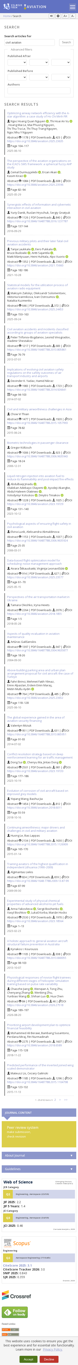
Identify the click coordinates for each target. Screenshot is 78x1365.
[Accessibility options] (58, 16)
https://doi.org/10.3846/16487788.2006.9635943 (37, 456)
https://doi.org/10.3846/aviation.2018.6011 (34, 807)
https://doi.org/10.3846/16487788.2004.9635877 (37, 650)
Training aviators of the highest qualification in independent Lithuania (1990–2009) (37, 865)
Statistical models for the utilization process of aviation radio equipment (37, 286)
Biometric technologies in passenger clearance (37, 443)
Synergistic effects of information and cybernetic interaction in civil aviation (39, 206)
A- (72, 16)
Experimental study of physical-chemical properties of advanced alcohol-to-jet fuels (35, 902)
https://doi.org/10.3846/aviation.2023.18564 (35, 921)
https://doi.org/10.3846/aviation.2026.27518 (35, 1005)
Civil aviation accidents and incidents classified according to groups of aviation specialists (37, 330)
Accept (28, 1359)
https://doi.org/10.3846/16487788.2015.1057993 (37, 423)
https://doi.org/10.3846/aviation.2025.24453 (35, 309)
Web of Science (18, 1182)
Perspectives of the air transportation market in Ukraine (38, 598)
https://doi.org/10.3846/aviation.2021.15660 (35, 265)
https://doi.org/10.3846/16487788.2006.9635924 (37, 540)
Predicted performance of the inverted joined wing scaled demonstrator (40, 1066)
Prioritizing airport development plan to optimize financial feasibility (38, 1026)
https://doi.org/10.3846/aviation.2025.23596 (35, 185)
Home (7, 16)
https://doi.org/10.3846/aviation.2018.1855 (34, 614)
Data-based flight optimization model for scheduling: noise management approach (34, 562)
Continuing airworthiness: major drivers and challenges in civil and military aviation (36, 829)
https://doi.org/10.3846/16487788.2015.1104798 (37, 1082)
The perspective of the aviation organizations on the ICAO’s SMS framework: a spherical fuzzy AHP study (39, 164)
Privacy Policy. (53, 1349)
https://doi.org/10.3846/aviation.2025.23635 (35, 141)
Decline (49, 1359)
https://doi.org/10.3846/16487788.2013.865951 (36, 734)
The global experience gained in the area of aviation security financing (36, 719)
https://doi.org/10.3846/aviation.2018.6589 (34, 1045)
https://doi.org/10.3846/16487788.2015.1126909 (37, 844)
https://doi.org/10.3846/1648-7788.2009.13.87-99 (38, 881)
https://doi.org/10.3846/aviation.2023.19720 (35, 771)
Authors (14, 84)
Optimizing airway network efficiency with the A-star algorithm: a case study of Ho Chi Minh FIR (38, 114)
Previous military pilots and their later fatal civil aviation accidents (37, 242)
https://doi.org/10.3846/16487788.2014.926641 (36, 389)
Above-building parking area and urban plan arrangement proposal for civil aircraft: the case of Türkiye (40, 673)
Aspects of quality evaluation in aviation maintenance (33, 635)
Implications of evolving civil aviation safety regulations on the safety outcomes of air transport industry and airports (35, 372)
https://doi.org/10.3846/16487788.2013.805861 (36, 349)
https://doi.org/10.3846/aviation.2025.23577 (35, 577)
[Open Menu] (73, 7)
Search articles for (17, 36)
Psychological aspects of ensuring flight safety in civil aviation (39, 525)
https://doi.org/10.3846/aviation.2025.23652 (35, 698)
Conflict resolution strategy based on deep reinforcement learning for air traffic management (40, 755)
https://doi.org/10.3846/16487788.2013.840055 (36, 958)
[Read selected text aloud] (51, 16)
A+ (65, 16)
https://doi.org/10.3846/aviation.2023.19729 (35, 504)
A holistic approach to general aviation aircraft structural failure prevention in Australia (37, 942)
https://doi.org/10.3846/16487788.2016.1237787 (37, 221)
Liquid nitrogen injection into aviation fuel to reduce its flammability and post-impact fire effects (40, 477)
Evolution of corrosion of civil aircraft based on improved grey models (37, 792)
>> (66, 1100)
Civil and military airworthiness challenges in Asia (39, 409)
